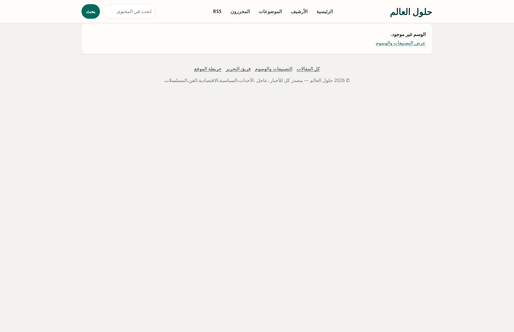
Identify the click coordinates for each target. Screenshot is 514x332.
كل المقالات (308, 68)
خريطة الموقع (208, 68)
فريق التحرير (238, 68)
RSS (217, 11)
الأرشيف (299, 11)
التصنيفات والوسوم (273, 68)
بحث (90, 11)
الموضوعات (270, 11)
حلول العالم (411, 11)
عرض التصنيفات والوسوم (401, 43)
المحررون (240, 11)
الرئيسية (324, 11)
